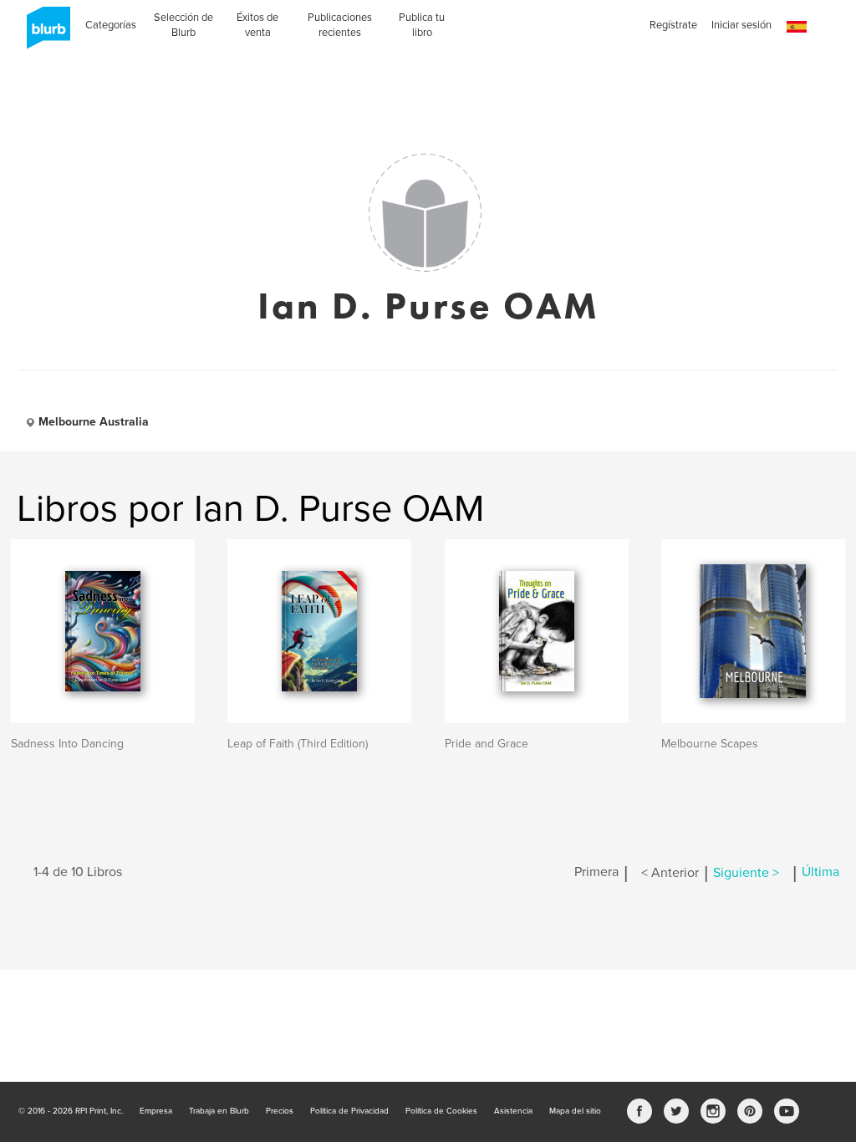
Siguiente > (746, 872)
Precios (279, 1111)
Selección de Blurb (183, 25)
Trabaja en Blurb (219, 1111)
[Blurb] (43, 33)
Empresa (156, 1111)
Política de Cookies (441, 1111)
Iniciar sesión (741, 25)
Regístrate (673, 25)
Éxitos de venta (257, 25)
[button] (797, 27)
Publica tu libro (422, 25)
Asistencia (513, 1111)
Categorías (110, 25)
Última (820, 872)
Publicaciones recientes (340, 25)
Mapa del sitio (575, 1111)
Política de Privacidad (349, 1111)
